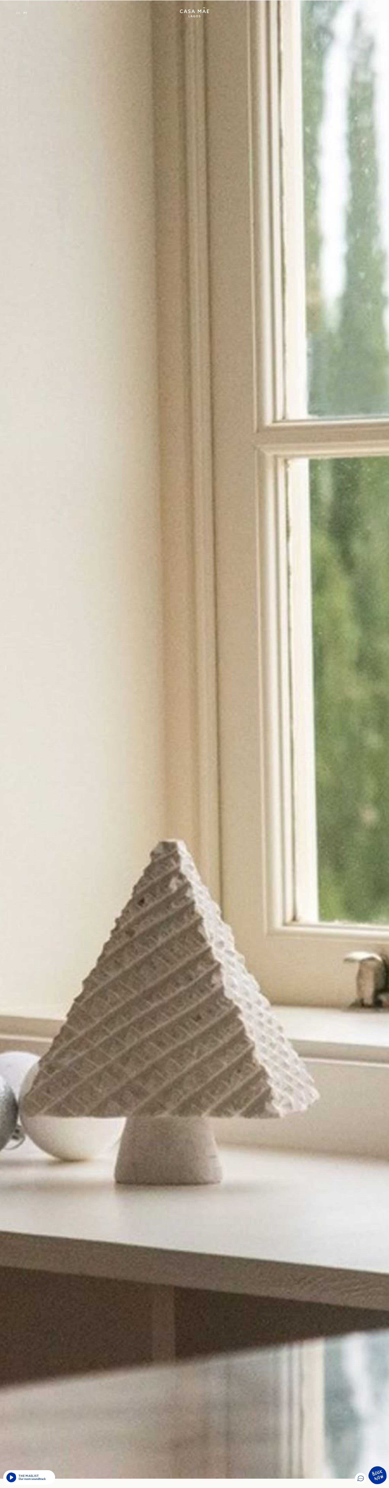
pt (26, 13)
